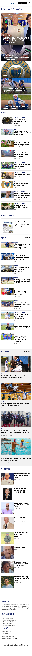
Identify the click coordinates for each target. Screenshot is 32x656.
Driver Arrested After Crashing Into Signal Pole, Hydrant (21, 154)
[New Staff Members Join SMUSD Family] (7, 165)
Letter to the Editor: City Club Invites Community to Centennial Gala (22, 195)
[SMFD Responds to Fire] (7, 175)
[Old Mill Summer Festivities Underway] (7, 206)
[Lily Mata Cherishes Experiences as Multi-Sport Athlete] (7, 291)
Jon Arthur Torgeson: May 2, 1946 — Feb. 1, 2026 (21, 534)
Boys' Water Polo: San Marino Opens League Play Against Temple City (16, 459)
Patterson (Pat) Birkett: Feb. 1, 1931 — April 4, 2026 (22, 475)
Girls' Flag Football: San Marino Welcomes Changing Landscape (22, 246)
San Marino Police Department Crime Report (20, 121)
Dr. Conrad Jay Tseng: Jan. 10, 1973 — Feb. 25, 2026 (21, 578)
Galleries (5, 351)
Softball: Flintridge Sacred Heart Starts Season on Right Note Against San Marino (15, 432)
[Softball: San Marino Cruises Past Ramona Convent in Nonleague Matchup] (16, 364)
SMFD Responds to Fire (22, 174)
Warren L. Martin (19, 547)
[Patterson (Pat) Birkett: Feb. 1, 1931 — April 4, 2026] (7, 479)
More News (27, 113)
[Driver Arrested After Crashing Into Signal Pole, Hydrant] (7, 153)
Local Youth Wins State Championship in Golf (22, 327)
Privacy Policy (21, 644)
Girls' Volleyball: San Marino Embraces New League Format (21, 257)
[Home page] (10, 2)
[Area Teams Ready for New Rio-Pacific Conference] (7, 268)
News (3, 113)
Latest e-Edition (8, 215)
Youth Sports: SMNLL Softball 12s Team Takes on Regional (22, 304)
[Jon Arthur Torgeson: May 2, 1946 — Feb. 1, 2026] (7, 538)
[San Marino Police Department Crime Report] (7, 120)
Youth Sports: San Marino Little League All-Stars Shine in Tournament (21, 338)
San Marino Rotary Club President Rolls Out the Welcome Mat (15, 40)
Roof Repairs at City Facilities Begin (21, 184)
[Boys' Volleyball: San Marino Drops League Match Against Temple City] (16, 391)
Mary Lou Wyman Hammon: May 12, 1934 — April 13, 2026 (21, 490)
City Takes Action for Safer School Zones (15, 75)
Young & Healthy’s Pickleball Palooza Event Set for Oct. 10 (22, 133)
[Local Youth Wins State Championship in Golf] (7, 326)
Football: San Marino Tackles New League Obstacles (15, 107)
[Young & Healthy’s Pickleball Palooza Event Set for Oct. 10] (7, 132)
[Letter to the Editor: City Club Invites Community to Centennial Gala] (7, 194)
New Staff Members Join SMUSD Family (22, 165)
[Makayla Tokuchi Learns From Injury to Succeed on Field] (7, 280)
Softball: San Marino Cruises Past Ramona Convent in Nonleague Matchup (15, 377)
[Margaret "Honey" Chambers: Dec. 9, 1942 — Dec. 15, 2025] (7, 567)
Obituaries (5, 469)
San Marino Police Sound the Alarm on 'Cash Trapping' (15, 58)
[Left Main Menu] (3, 3)
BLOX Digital (26, 645)
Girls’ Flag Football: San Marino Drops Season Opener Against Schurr (14, 90)
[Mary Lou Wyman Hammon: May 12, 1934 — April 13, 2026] (7, 494)
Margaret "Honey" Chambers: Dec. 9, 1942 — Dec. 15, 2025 (21, 563)
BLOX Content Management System (14, 645)
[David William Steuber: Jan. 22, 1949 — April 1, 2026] (7, 508)
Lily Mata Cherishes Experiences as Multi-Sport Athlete (21, 293)
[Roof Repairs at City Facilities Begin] (7, 184)
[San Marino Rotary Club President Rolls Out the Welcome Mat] (16, 27)
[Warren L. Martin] (7, 552)
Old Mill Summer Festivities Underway (21, 206)
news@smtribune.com (11, 638)
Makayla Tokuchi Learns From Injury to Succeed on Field (22, 281)
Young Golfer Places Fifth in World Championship (21, 316)
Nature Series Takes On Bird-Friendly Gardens (22, 144)
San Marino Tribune (7, 35)
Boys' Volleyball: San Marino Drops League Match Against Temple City (15, 404)
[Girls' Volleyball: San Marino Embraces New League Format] (7, 256)
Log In (20, 2)
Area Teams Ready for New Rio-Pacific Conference (21, 269)
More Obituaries (26, 469)
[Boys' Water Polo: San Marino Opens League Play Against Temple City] (16, 446)
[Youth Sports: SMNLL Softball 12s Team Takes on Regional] (7, 303)
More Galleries (27, 351)
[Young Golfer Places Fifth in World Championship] (7, 315)
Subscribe (24, 2)
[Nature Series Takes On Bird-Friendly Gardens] (7, 143)
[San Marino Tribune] (8, 229)
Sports (4, 86)
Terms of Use (15, 644)
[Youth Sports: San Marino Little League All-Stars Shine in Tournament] (7, 336)
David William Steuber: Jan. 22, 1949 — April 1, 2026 (21, 505)
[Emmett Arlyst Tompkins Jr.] (7, 523)
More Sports (27, 237)
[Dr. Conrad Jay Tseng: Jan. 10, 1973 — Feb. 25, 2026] (7, 582)
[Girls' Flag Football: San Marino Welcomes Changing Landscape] (7, 245)
